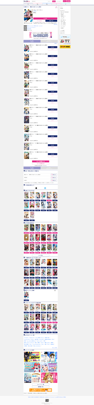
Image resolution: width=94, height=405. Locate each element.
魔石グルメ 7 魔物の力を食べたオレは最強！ (39, 98)
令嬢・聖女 (36, 339)
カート (53, 49)
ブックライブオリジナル (36, 344)
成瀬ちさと (41, 9)
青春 (45, 344)
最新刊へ (56, 43)
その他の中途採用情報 (67, 43)
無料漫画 (62, 14)
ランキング (62, 18)
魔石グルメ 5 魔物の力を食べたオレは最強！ (39, 80)
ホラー (43, 344)
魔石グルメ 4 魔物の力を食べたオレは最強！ (39, 71)
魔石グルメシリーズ (30, 25)
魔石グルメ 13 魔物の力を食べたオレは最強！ (39, 152)
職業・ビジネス (47, 342)
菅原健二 (34, 9)
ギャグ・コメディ (39, 340)
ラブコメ (32, 339)
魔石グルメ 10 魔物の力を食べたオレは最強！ (39, 125)
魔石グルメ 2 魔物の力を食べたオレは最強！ (39, 54)
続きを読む (55, 24)
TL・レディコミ (63, 25)
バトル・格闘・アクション (40, 337)
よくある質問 (62, 30)
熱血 (35, 342)
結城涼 (38, 9)
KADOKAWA (29, 28)
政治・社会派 (30, 345)
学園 (25, 340)
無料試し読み (51, 20)
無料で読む (49, 200)
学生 (53, 339)
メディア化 (62, 17)
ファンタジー (40, 25)
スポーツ (42, 342)
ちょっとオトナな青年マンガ (31, 340)
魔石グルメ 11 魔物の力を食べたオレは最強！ (39, 134)
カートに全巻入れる (40, 163)
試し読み (52, 47)
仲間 (44, 340)
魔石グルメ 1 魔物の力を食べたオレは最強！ (39, 45)
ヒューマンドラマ (27, 339)
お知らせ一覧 (62, 33)
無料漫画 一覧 (40, 386)
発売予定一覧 (63, 21)
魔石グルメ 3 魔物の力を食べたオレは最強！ (39, 62)
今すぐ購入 (45, 18)
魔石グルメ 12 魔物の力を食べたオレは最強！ (39, 143)
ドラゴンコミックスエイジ (31, 27)
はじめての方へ (62, 31)
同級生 (39, 342)
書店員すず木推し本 (48, 339)
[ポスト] (36, 188)
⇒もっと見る (54, 347)
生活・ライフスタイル (37, 345)
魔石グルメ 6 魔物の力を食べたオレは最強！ (39, 89)
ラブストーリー (32, 337)
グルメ (31, 344)
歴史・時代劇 (26, 344)
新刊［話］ (62, 13)
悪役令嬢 (52, 344)
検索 (54, 1)
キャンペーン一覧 (40, 384)
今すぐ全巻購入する (40, 161)
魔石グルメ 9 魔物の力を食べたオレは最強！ (39, 116)
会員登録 (68, 1)
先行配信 (25, 345)
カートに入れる (39, 20)
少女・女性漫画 (63, 22)
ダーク (48, 344)
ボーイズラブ (42, 339)
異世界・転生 (36, 25)
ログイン (64, 1)
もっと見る (41, 255)
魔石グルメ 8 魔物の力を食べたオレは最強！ (39, 107)
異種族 (52, 342)
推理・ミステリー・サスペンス (29, 342)
